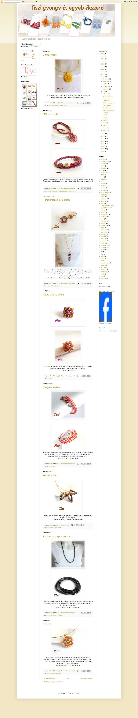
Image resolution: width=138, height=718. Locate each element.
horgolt (56, 191)
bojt (102, 166)
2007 (103, 151)
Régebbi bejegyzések (86, 678)
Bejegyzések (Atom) (56, 682)
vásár (102, 274)
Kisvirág (47, 624)
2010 (103, 144)
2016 (103, 74)
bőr (102, 170)
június (105, 118)
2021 (103, 61)
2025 (103, 56)
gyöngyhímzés (105, 208)
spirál (102, 258)
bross (102, 174)
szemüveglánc (105, 263)
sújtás (102, 261)
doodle (103, 186)
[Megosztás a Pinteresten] (90, 103)
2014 (103, 133)
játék (102, 219)
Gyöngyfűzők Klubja (107, 205)
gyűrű (50, 378)
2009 (103, 146)
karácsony (104, 221)
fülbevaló (103, 201)
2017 (103, 71)
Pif (102, 252)
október (105, 84)
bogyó (50, 286)
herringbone (104, 214)
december (106, 79)
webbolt (103, 278)
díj (101, 181)
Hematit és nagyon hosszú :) (58, 536)
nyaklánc (60, 105)
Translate (35, 46)
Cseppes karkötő (51, 387)
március (105, 125)
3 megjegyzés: (65, 525)
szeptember (106, 86)
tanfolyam (104, 267)
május (105, 120)
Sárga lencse (50, 54)
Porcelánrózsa (52, 278)
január (105, 130)
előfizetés (104, 199)
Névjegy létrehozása (105, 323)
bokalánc (103, 168)
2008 (103, 149)
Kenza (48, 366)
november (106, 81)
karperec (61, 191)
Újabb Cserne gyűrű (53, 294)
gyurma (103, 210)
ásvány (103, 159)
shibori (103, 256)
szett (74, 191)
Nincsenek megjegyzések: (68, 102)
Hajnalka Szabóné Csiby (106, 291)
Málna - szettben (51, 114)
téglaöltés (104, 272)
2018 (103, 69)
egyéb (103, 190)
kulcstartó (104, 230)
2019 (103, 66)
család (103, 179)
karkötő (103, 223)
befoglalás (51, 105)
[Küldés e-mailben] (82, 103)
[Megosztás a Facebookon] (88, 103)
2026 (103, 54)
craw (102, 177)
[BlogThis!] (84, 103)
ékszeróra (104, 194)
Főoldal (67, 678)
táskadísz (104, 269)
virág (102, 276)
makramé (104, 234)
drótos (103, 188)
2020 (103, 64)
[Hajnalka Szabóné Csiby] (105, 321)
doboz (103, 183)
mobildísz (104, 241)
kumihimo (104, 232)
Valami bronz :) (50, 475)
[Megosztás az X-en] (86, 103)
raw (102, 254)
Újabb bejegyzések (49, 678)
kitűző (102, 227)
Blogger (77, 693)
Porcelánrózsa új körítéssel (57, 200)
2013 (103, 136)
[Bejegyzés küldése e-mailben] (78, 102)
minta (102, 238)
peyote (65, 105)
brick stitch (104, 172)
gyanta (103, 203)
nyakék (103, 243)
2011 (103, 141)
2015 (103, 76)
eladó (102, 197)
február (105, 128)
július (104, 91)
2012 (103, 138)
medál (56, 105)
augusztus (106, 89)
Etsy (68, 276)
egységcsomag (105, 192)
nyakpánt (103, 247)
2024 (103, 59)
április (105, 123)
